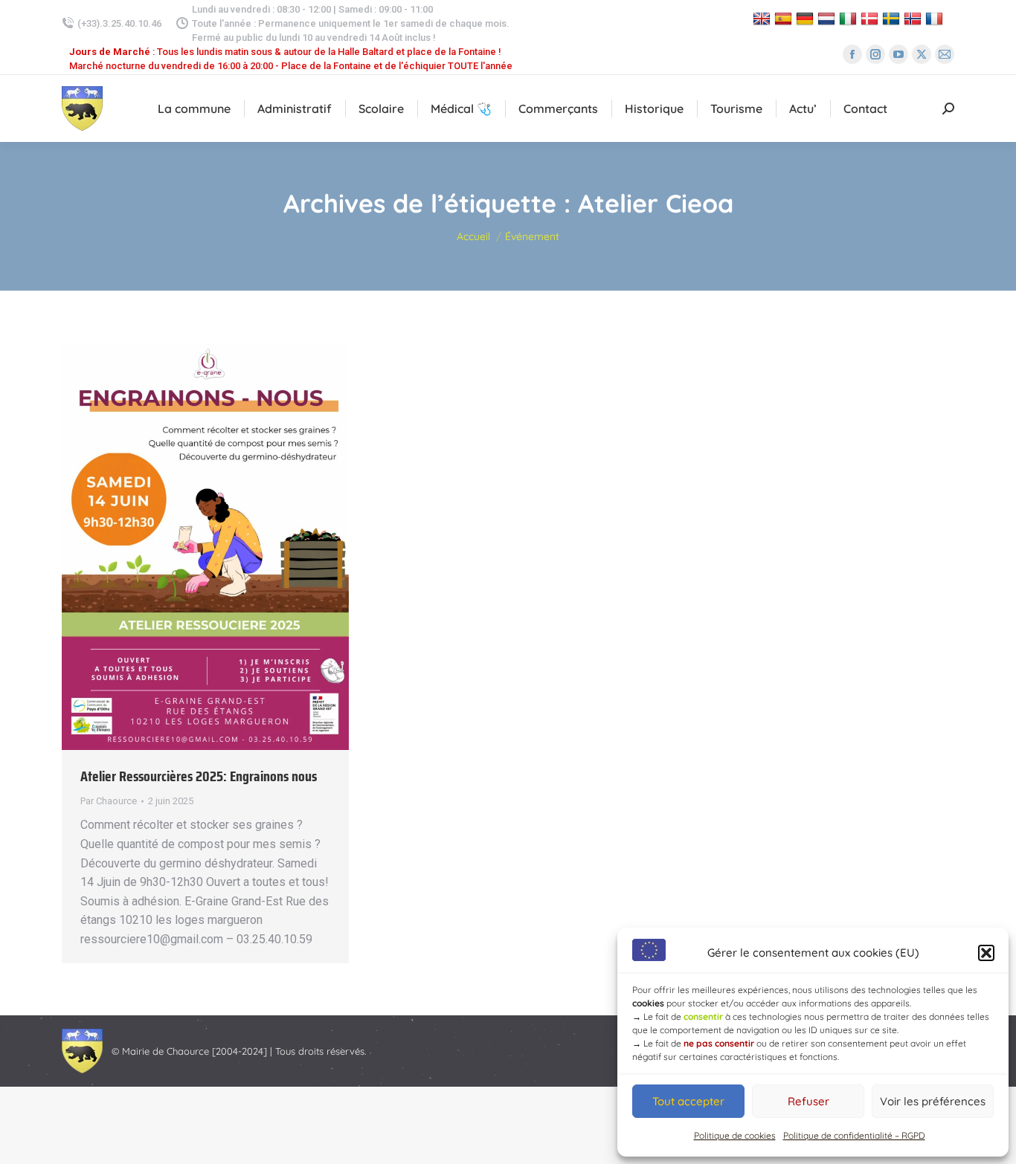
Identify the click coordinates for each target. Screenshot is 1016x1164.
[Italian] (850, 18)
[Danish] (871, 18)
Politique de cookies (735, 1135)
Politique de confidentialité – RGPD (854, 1135)
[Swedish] (893, 18)
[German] (806, 18)
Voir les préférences (933, 1101)
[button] (986, 952)
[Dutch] (828, 18)
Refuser (808, 1101)
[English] (763, 18)
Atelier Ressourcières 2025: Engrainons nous (198, 776)
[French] (936, 18)
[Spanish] (785, 18)
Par (108, 800)
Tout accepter (688, 1101)
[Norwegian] (914, 18)
